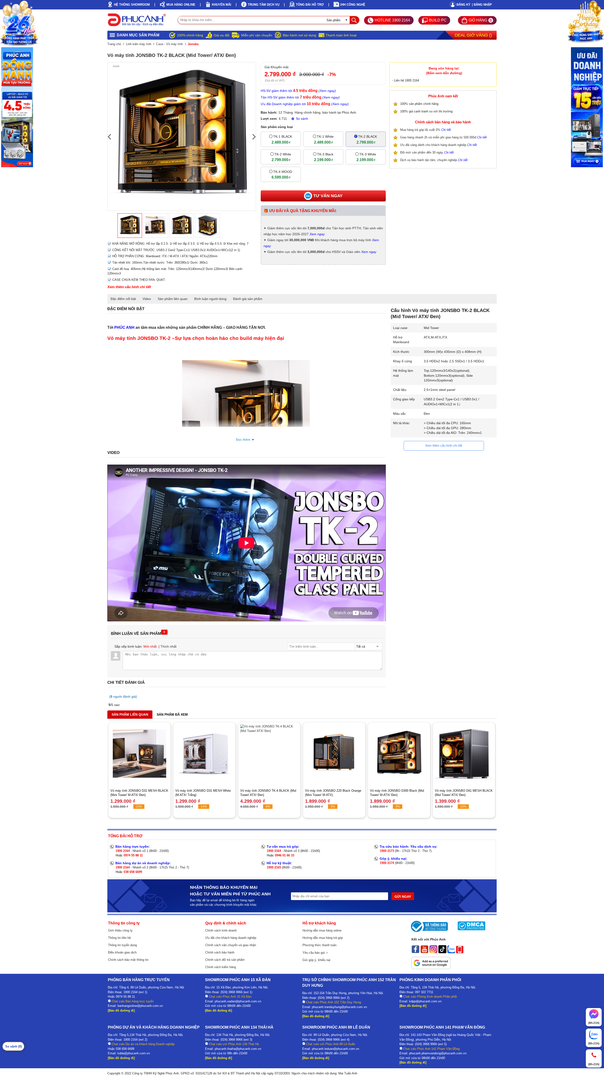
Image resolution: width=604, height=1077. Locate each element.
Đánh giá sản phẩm (247, 299)
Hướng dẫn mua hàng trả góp (322, 938)
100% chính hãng (190, 35)
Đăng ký (463, 4)
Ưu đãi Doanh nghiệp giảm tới (305, 104)
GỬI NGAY (402, 896)
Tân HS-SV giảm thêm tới (300, 97)
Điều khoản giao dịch (122, 952)
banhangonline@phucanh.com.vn (140, 1006)
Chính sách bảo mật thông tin (128, 960)
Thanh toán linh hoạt (341, 35)
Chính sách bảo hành (219, 952)
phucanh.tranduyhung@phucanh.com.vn (339, 1007)
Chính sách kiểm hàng (220, 967)
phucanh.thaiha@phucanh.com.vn (238, 1049)
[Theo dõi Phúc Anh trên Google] (430, 968)
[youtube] (424, 952)
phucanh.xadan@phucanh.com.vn (238, 1001)
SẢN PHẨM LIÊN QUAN (130, 714)
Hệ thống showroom (132, 4)
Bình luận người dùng (210, 299)
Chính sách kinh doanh (221, 930)
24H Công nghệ (352, 4)
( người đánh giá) (123, 696)
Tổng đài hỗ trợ (310, 4)
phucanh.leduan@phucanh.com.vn (335, 1049)
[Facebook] (415, 952)
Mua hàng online (180, 4)
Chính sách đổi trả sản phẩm (225, 960)
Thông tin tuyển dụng (122, 945)
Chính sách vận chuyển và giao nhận (230, 945)
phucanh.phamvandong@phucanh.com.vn (437, 1053)
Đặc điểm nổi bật (123, 299)
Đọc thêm (243, 439)
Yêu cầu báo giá (314, 952)
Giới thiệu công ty (120, 930)
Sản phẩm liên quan (173, 299)
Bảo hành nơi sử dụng (299, 35)
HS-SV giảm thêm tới (298, 91)
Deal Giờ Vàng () (473, 35)
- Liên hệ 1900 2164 (405, 80)
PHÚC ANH (124, 327)
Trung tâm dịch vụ (263, 4)
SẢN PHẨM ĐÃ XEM (172, 714)
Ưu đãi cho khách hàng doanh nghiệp (230, 938)
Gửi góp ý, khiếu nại (316, 960)
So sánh (301, 118)
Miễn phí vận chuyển (256, 35)
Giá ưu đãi (221, 35)
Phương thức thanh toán (319, 945)
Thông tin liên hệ (119, 938)
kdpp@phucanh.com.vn (425, 1001)
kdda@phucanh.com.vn (133, 1053)
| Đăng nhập (482, 4)
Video (147, 299)
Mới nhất (150, 646)
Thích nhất (168, 646)
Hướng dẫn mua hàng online (321, 930)
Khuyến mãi (221, 4)
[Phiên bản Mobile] (459, 952)
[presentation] (109, 136)
